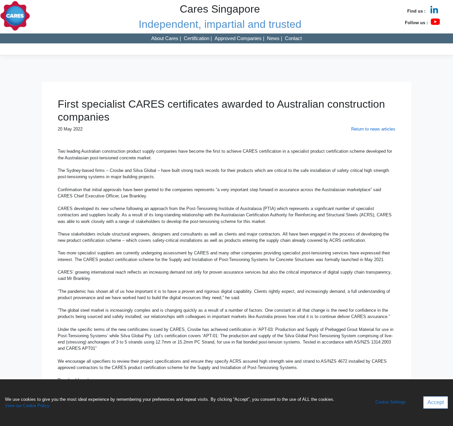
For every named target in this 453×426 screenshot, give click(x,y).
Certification (196, 38)
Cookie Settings (390, 402)
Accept (435, 402)
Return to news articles (373, 129)
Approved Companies (238, 38)
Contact (293, 38)
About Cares (164, 38)
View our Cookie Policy (27, 405)
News (273, 38)
